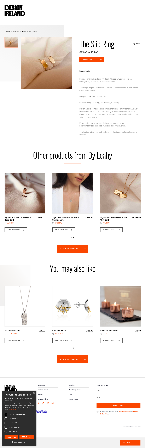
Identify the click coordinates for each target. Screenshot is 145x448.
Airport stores (73, 399)
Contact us (41, 385)
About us (41, 394)
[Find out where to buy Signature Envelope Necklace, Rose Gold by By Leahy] (25, 193)
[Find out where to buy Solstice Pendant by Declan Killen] (25, 306)
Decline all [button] (26, 437)
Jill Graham (59, 334)
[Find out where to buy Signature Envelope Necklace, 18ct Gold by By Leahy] (120, 193)
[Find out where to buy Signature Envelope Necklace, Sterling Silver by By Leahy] (72, 193)
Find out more (14, 230)
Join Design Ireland (75, 390)
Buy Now (127, 443)
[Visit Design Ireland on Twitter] (43, 403)
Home (8, 31)
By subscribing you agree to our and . (119, 413)
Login (70, 394)
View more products (69, 248)
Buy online (87, 59)
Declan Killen (12, 334)
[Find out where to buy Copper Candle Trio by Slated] (120, 306)
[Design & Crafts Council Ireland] (37, 412)
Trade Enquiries (43, 390)
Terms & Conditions (124, 411)
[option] (25, 201)
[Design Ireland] (15, 10)
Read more (12, 410)
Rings (24, 31)
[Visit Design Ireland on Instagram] (53, 403)
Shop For (16, 31)
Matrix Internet (137, 426)
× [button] (34, 393)
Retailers (72, 385)
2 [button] (73, 237)
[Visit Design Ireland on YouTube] (48, 403)
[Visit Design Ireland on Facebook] (38, 403)
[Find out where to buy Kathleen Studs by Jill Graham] (72, 306)
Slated (105, 334)
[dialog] (19, 418)
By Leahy (10, 223)
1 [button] (71, 237)
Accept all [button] (11, 437)
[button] (19, 442)
